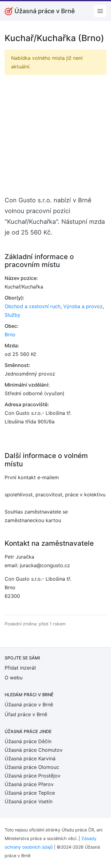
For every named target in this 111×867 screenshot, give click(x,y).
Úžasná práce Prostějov (32, 776)
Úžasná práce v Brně (29, 704)
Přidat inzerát (20, 668)
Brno (10, 334)
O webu (14, 677)
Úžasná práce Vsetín (28, 801)
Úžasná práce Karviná (30, 758)
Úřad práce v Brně (26, 714)
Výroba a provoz (83, 306)
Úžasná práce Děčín (28, 741)
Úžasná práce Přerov (29, 784)
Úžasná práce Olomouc (32, 767)
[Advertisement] (55, 135)
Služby (12, 315)
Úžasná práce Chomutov (34, 750)
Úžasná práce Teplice (30, 793)
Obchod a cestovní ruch (32, 306)
